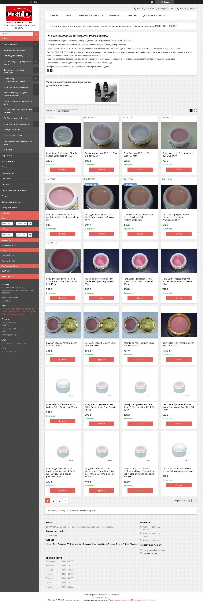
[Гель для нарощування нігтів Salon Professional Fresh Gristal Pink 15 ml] (63, 261)
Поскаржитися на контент (120, 600)
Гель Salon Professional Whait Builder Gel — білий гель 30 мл (177, 470)
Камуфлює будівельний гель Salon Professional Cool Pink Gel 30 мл (139, 407)
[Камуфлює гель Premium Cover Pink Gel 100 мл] (179, 325)
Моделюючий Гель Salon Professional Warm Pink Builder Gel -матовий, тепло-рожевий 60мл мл (139, 472)
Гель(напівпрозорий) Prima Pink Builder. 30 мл (101, 154)
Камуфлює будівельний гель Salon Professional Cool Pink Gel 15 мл (100, 407)
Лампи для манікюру (13, 55)
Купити (62, 169)
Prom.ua (115, 595)
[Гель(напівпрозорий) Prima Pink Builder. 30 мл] (101, 135)
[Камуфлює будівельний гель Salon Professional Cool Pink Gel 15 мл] (101, 386)
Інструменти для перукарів (16, 124)
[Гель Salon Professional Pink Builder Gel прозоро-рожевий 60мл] (179, 261)
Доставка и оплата (11, 202)
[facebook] (48, 71)
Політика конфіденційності (143, 600)
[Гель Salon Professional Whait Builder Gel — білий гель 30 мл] (179, 451)
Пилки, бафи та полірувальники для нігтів (16, 79)
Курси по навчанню (13, 135)
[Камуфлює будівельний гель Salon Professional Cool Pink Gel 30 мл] (140, 386)
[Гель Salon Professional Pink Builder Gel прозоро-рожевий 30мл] (140, 261)
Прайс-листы (8, 173)
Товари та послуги (61, 26)
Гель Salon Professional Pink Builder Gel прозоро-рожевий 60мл (177, 281)
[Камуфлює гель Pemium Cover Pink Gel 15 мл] (63, 325)
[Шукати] (36, 33)
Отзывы (6, 196)
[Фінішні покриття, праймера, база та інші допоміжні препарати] (106, 92)
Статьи (5, 184)
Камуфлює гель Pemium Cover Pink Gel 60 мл (139, 344)
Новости (6, 178)
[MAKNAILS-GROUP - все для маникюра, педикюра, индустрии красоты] (19, 13)
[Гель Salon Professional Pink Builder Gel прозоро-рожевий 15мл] (101, 261)
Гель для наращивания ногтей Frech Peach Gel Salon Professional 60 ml (177, 217)
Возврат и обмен (10, 207)
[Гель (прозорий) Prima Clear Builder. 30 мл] (140, 135)
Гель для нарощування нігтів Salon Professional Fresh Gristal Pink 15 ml (61, 281)
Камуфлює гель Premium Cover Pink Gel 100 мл (178, 344)
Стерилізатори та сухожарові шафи (18, 102)
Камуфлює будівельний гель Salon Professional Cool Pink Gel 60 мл (178, 407)
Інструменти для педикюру (16, 87)
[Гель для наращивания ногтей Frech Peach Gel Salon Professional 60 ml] (179, 197)
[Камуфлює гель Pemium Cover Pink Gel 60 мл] (140, 325)
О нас (4, 167)
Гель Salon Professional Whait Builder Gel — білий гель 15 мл (61, 405)
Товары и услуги (9, 44)
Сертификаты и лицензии (14, 190)
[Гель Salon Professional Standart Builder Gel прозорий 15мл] (63, 135)
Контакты (131, 15)
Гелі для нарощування (119, 26)
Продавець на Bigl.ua (102, 597)
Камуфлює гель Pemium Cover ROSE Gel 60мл (177, 154)
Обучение (113, 15)
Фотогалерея (8, 161)
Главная (53, 15)
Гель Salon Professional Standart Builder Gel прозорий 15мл (62, 154)
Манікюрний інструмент (15, 50)
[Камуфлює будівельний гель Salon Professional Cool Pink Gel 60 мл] (179, 386)
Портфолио (7, 155)
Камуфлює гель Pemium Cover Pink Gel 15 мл (61, 344)
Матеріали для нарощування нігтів (17, 62)
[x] (51, 71)
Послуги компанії (12, 129)
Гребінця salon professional (17, 118)
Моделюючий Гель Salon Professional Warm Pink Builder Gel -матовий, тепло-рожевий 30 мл (100, 472)
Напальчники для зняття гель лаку (18, 142)
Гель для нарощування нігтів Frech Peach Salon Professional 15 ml (100, 217)
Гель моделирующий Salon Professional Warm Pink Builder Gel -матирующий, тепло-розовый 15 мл (61, 472)
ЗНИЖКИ (8, 149)
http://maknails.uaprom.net (14, 343)
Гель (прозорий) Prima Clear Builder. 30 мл (138, 154)
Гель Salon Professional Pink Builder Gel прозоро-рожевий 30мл (138, 281)
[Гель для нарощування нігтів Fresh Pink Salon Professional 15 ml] (63, 197)
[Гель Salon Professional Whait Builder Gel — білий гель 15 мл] (63, 386)
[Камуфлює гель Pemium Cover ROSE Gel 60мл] (179, 135)
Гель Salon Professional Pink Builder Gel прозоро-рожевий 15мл (99, 281)
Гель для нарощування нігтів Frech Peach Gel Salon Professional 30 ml (138, 217)
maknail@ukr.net (9, 351)
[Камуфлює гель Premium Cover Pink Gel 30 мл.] (101, 325)
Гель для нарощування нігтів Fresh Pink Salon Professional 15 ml (62, 217)
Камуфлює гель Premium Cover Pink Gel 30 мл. (100, 344)
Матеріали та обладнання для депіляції (18, 111)
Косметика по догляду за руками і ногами (15, 94)
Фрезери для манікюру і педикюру (15, 71)
